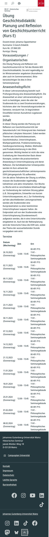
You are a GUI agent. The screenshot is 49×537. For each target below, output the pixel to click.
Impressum (8, 470)
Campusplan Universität (19, 455)
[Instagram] (23, 495)
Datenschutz (8, 475)
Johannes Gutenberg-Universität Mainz (20, 513)
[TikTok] (41, 504)
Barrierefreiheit (10, 484)
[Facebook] (14, 495)
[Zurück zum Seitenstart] (24, 532)
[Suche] (12, 3)
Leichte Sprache (10, 479)
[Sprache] (19, 3)
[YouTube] (32, 495)
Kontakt (6, 466)
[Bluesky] (16, 532)
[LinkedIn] (41, 495)
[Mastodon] (7, 532)
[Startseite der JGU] (41, 3)
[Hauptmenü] (6, 3)
